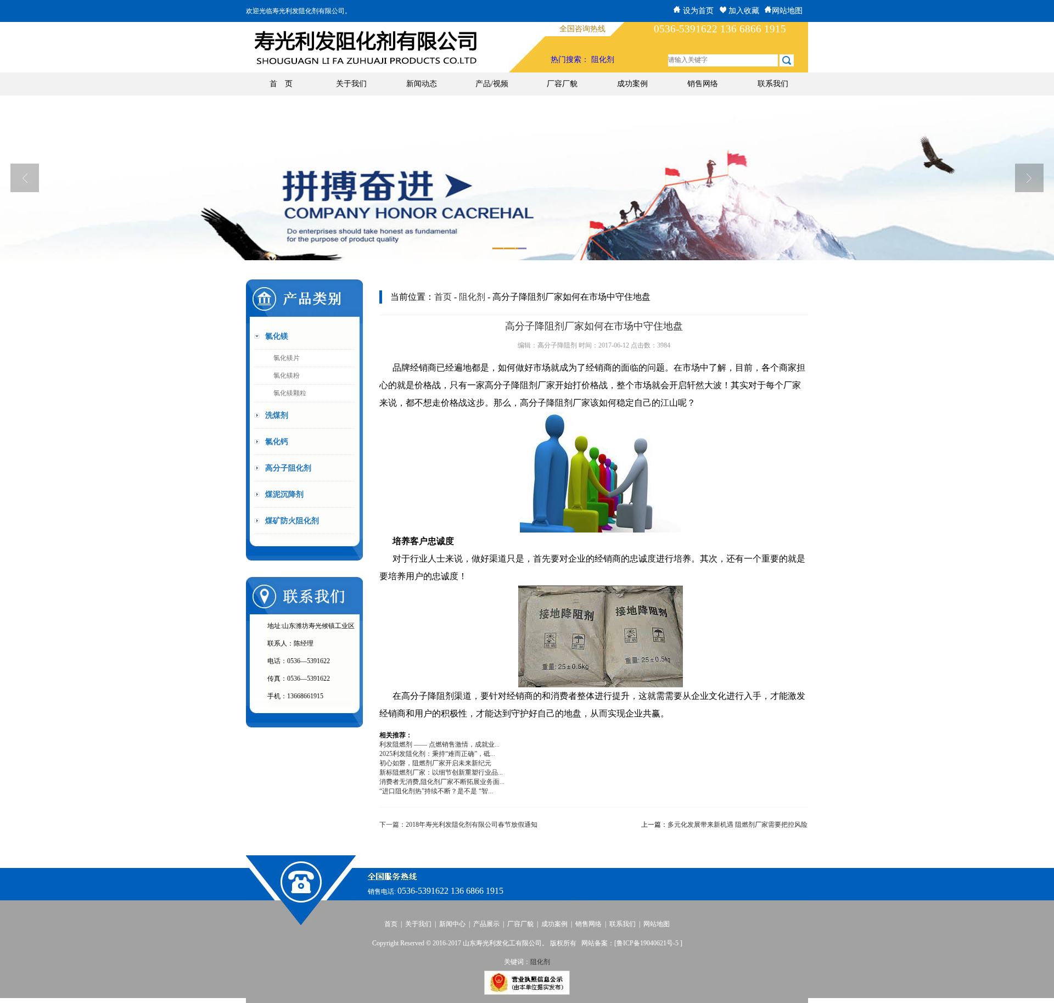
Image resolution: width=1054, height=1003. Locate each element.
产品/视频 (491, 84)
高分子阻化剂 (288, 468)
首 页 (281, 84)
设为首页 (697, 11)
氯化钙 (276, 442)
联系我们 (773, 84)
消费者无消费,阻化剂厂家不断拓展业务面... (441, 782)
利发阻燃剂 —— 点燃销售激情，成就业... (439, 744)
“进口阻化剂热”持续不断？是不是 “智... (436, 791)
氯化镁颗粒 (289, 393)
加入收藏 (742, 11)
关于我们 (351, 84)
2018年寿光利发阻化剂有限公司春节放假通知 (471, 824)
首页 (443, 296)
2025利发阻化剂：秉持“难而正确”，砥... (437, 754)
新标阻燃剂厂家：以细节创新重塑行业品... (441, 772)
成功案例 (632, 84)
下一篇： (392, 824)
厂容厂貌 (562, 84)
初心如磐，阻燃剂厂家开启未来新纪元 (435, 763)
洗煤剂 (276, 415)
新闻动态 (421, 84)
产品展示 (486, 924)
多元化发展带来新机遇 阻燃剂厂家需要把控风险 (738, 824)
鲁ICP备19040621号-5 (648, 943)
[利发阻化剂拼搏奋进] (527, 178)
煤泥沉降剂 (284, 494)
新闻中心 (452, 924)
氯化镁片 (286, 358)
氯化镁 (276, 336)
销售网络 (702, 84)
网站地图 (787, 11)
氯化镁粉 (286, 375)
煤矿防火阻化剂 (292, 521)
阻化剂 (602, 59)
